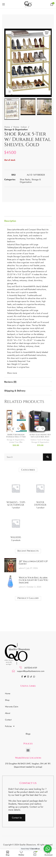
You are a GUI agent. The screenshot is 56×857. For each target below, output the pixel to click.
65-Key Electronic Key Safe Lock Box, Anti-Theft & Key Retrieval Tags (40, 437)
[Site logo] (28, 4)
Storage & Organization (16, 129)
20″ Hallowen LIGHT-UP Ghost (33, 563)
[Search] (47, 457)
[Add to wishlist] (18, 428)
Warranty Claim (11, 706)
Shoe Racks (25, 179)
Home (7, 126)
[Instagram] (28, 677)
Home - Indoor (20, 126)
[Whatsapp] (34, 677)
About (7, 713)
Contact (8, 719)
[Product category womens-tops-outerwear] (15, 494)
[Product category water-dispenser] (40, 494)
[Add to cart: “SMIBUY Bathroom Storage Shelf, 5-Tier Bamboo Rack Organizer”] (13, 428)
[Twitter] (25, 677)
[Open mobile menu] (3, 4)
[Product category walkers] (15, 527)
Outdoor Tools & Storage (40, 440)
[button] (28, 750)
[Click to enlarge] (9, 91)
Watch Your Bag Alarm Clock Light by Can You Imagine (33, 580)
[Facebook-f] (22, 677)
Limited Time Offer (16, 442)
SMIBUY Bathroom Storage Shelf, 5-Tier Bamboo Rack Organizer (16, 437)
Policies (8, 726)
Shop (7, 700)
